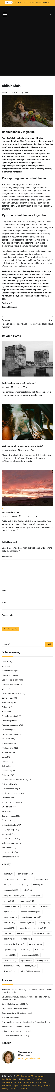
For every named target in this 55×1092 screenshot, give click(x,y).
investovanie (27, 901)
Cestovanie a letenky (10, 680)
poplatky (9, 939)
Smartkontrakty (8, 807)
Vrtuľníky (39, 1076)
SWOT (4, 811)
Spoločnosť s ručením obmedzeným (37, 1022)
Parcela (26, 1009)
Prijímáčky (37, 1079)
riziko (25, 950)
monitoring (27, 923)
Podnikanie (6, 771)
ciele (27, 879)
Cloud (4, 689)
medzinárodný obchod (33, 917)
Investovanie (7, 743)
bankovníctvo (25, 874)
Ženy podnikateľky (9, 857)
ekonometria (11, 890)
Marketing (37, 1085)
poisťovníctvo (42, 933)
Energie (5, 712)
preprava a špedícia (14, 944)
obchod (9, 928)
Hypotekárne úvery (9, 734)
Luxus (4, 757)
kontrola (29, 906)
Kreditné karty (7, 748)
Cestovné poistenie (9, 684)
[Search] (50, 15)
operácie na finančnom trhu (33, 928)
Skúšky (5, 1088)
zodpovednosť (12, 966)
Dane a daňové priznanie (11, 693)
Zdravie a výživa (8, 852)
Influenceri (6, 739)
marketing (10, 917)
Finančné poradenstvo (11, 725)
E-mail (5, 603)
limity (45, 906)
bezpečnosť (11, 879)
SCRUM (25, 1004)
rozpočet (10, 955)
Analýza (5, 662)
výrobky (42, 960)
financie (35, 896)
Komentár (7, 556)
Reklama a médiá (8, 798)
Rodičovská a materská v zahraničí (19, 383)
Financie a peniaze (9, 721)
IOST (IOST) (24, 1036)
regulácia (10, 950)
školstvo (9, 971)
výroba (26, 960)
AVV (18, 1018)
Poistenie (5, 775)
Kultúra (47, 1085)
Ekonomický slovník (10, 516)
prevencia (35, 944)
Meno (4, 590)
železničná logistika (30, 971)
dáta (8, 885)
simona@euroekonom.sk (29, 1058)
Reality (16, 1079)
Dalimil (27, 92)
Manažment (25, 1079)
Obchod (5, 762)
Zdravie (37, 1082)
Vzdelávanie (7, 834)
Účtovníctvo (6, 820)
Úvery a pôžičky (8, 830)
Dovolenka (23, 1088)
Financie (17, 1082)
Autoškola (6, 1079)
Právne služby (7, 784)
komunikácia (11, 906)
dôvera (38, 885)
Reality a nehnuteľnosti (11, 793)
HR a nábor (6, 730)
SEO (17, 1076)
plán (8, 933)
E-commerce (7, 703)
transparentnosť (30, 955)
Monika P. (6, 387)
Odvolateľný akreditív (24, 1013)
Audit (4, 666)
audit (8, 874)
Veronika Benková (9, 450)
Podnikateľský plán (10, 1085)
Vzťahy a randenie (9, 839)
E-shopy (5, 707)
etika (28, 890)
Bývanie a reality (8, 675)
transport (10, 960)
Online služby (7, 766)
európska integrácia (14, 896)
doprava (42, 879)
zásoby (30, 966)
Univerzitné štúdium (10, 825)
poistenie (23, 933)
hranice (9, 901)
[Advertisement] (27, 48)
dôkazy (23, 885)
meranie (9, 923)
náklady (44, 923)
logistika (13, 307)
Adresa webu (8, 615)
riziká (39, 950)
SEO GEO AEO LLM (9, 802)
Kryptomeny (7, 752)
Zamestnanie (7, 848)
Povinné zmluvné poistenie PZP (14, 780)
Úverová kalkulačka (23, 1027)
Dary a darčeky (8, 698)
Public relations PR (9, 789)
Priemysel (26, 1031)
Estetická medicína (9, 716)
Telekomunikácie (8, 816)
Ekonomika (28, 1082)
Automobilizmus (8, 671)
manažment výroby (30, 912)
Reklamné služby (10, 512)
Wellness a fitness (9, 843)
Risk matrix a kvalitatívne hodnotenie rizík (23, 446)
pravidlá (26, 939)
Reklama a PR (27, 1076)
